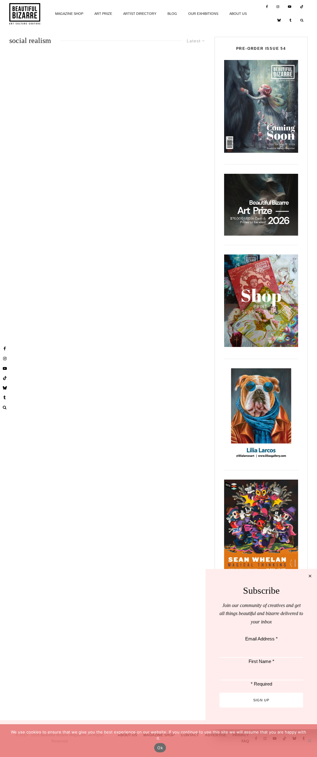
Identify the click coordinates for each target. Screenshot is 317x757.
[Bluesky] (279, 21)
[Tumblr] (290, 21)
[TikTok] (301, 7)
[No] (309, 741)
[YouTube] (289, 7)
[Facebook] (266, 7)
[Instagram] (278, 7)
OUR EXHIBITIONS (203, 13)
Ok (160, 747)
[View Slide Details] (261, 204)
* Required (261, 683)
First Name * (261, 661)
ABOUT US (238, 13)
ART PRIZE (103, 13)
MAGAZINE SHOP (69, 13)
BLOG (172, 13)
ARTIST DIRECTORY (139, 13)
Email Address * (261, 638)
